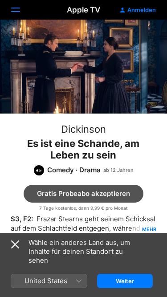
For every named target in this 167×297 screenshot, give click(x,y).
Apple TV (83, 9)
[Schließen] (15, 244)
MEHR (149, 229)
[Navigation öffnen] (21, 10)
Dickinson (83, 129)
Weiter (125, 281)
